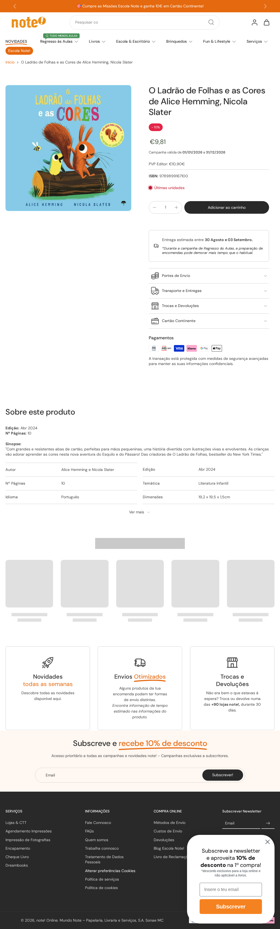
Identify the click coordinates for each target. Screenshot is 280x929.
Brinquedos (176, 41)
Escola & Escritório (133, 41)
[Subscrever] (268, 823)
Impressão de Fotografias (27, 839)
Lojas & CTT (16, 822)
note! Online (47, 920)
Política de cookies (101, 887)
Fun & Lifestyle (216, 41)
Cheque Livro (17, 856)
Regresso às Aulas (56, 41)
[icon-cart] (266, 22)
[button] (226, 207)
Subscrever (231, 907)
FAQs (89, 831)
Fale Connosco (98, 822)
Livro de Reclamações (173, 856)
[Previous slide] (15, 6)
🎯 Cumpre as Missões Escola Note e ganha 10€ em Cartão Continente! (140, 6)
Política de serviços (102, 879)
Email (229, 823)
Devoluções (164, 839)
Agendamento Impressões (28, 831)
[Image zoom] (68, 148)
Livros (94, 41)
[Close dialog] (267, 842)
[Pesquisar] (211, 22)
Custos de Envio (168, 831)
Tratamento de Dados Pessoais (104, 859)
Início (9, 62)
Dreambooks (16, 865)
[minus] (154, 207)
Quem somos (96, 839)
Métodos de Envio (169, 822)
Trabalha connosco (102, 848)
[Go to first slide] (265, 6)
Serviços (254, 41)
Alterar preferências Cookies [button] (110, 870)
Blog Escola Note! (169, 848)
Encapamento (17, 848)
